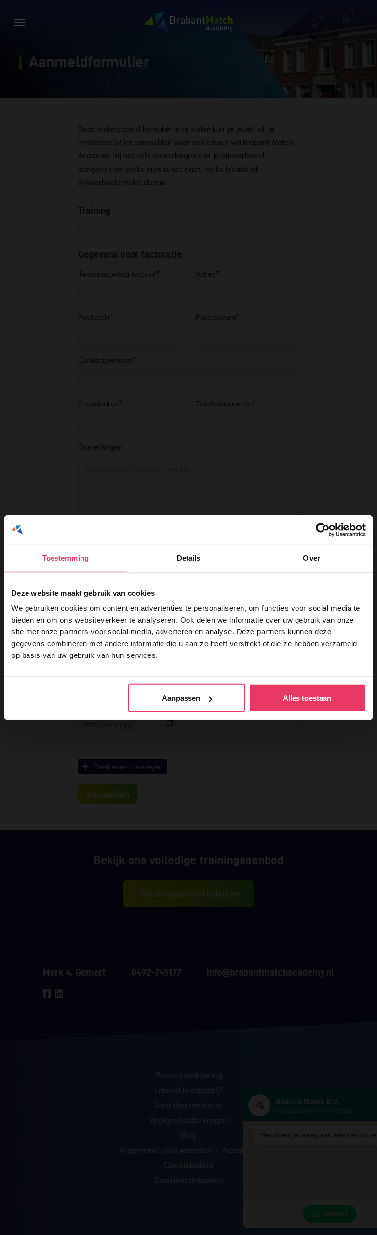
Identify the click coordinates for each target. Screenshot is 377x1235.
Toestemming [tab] (65, 558)
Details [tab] (189, 558)
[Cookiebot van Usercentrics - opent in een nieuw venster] (323, 529)
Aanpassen (181, 698)
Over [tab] (311, 558)
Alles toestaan (307, 698)
